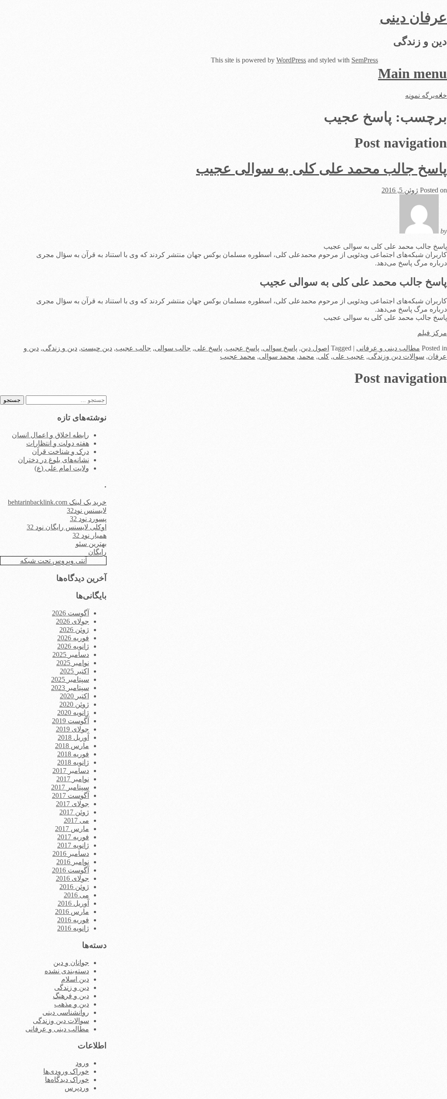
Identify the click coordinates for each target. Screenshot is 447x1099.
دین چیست (96, 348)
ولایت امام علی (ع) (61, 468)
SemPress (364, 60)
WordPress (291, 60)
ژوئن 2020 (74, 704)
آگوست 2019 (70, 721)
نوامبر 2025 (72, 662)
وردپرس (77, 1088)
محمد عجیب (237, 356)
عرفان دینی (413, 17)
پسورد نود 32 (88, 518)
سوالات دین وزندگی (396, 356)
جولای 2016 (72, 878)
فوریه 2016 (73, 920)
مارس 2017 (72, 828)
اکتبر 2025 (74, 671)
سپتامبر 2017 (70, 787)
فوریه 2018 (73, 754)
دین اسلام (75, 979)
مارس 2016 (72, 911)
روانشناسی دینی (65, 1012)
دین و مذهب (71, 1004)
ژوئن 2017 (74, 812)
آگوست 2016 (70, 870)
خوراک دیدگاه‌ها (67, 1079)
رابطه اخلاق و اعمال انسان (50, 435)
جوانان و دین (71, 962)
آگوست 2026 (70, 613)
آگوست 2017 (70, 795)
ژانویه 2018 (73, 762)
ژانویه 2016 (73, 928)
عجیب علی (348, 356)
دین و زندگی (59, 348)
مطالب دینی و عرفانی (388, 348)
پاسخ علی (208, 348)
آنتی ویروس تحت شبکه (53, 560)
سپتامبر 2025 (70, 679)
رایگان (97, 552)
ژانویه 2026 (73, 646)
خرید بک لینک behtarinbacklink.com (57, 502)
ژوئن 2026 (74, 629)
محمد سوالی (277, 356)
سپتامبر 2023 (70, 687)
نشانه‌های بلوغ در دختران (53, 460)
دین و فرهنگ (71, 995)
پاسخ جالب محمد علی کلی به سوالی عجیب (321, 168)
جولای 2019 (72, 729)
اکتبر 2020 (74, 696)
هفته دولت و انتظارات (57, 443)
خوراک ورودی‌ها (66, 1071)
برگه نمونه (420, 95)
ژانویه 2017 (73, 845)
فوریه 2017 (73, 837)
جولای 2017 (72, 803)
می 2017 (76, 820)
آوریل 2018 (73, 737)
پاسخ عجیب (242, 348)
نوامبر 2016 (72, 861)
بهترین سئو (91, 543)
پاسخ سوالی (280, 348)
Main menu (412, 73)
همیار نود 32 (89, 535)
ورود (82, 1063)
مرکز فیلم (432, 333)
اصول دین (315, 348)
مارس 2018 (72, 745)
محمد (306, 356)
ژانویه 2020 (73, 712)
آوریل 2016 (73, 903)
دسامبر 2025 (70, 654)
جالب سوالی (173, 348)
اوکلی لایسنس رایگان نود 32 (67, 527)
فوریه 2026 (73, 638)
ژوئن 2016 (74, 886)
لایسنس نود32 (87, 510)
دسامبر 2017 (70, 770)
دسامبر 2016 (70, 853)
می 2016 (76, 895)
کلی (323, 356)
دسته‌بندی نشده (67, 971)
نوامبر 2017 (72, 779)
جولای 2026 (72, 621)
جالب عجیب (133, 348)
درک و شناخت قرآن (60, 451)
